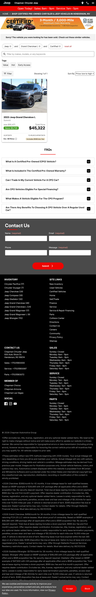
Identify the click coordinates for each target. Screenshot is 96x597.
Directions (54, 322)
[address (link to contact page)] (82, 3)
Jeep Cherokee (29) (13, 291)
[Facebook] (6, 404)
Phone (8, 247)
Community (55, 333)
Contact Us (55, 326)
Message (58, 247)
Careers (53, 329)
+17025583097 (19, 368)
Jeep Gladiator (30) (13, 299)
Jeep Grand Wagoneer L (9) (17, 314)
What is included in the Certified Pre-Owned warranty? (36, 170)
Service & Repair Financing (62, 310)
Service (53, 307)
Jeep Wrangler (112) (13, 318)
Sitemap (53, 341)
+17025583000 (17, 363)
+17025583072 (17, 374)
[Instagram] (10, 404)
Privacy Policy (56, 337)
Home (5, 14)
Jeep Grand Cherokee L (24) (17, 307)
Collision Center (57, 318)
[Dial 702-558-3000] (87, 3)
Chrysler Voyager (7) (14, 287)
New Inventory (56, 284)
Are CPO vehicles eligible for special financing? (32, 189)
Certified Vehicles (58, 291)
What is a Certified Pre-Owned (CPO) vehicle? (31, 161)
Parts (52, 314)
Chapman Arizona (12, 389)
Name (13, 233)
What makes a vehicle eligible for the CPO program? (35, 198)
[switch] (93, 3)
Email (56, 233)
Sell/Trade (54, 299)
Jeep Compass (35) (13, 295)
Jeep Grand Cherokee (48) (16, 303)
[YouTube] (15, 404)
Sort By (71, 73)
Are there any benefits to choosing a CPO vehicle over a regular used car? (45, 208)
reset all (68, 46)
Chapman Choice (12, 385)
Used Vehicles (56, 287)
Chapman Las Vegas (13, 393)
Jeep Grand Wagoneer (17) (16, 310)
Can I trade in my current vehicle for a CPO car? (32, 180)
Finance (53, 303)
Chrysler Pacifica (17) (14, 284)
